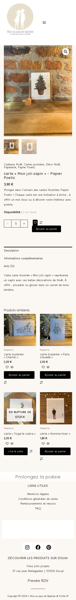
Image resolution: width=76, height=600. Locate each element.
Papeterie (10, 167)
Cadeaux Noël (13, 164)
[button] (65, 51)
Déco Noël (53, 164)
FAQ (38, 508)
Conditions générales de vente (38, 499)
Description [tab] (11, 250)
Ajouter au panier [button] (19, 375)
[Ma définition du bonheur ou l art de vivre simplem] (14, 528)
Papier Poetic (26, 167)
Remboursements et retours (38, 503)
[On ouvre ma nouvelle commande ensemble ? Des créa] (62, 528)
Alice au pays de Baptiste (14, 38)
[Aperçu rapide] (11, 367)
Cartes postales (34, 164)
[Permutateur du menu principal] (44, 23)
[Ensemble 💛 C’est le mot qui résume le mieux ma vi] (38, 528)
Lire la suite (16, 451)
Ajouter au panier (46, 229)
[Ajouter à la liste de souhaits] (35, 222)
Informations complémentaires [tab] (23, 258)
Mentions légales (38, 494)
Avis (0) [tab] (9, 266)
